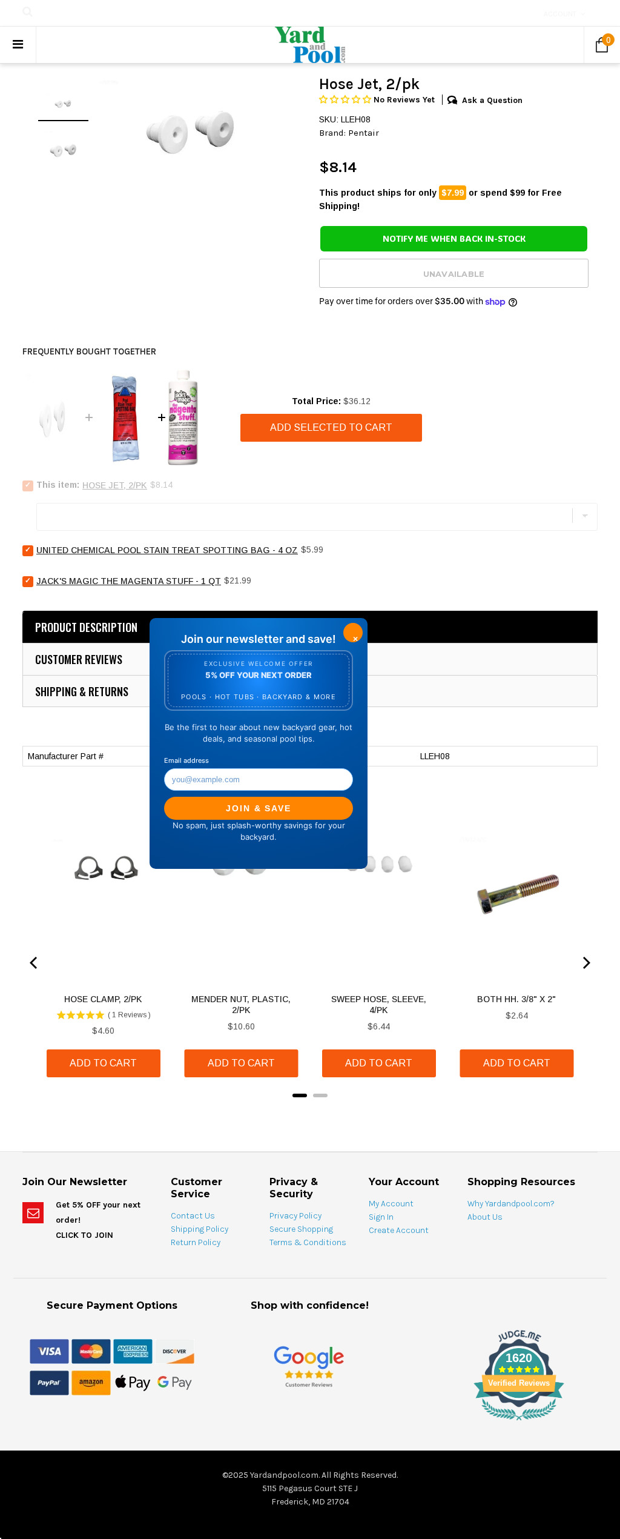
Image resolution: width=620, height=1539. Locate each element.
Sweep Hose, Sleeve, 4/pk (378, 1004)
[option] (192, 131)
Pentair (363, 132)
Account (560, 14)
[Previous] (34, 963)
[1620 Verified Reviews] (310, 1423)
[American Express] (133, 1351)
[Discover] (174, 1351)
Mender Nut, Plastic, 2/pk (241, 1004)
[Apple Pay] (133, 1383)
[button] (346, 100)
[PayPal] (49, 1383)
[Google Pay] (174, 1383)
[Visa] (49, 1351)
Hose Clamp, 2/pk (103, 999)
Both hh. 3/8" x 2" (516, 999)
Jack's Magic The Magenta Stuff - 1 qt (128, 581)
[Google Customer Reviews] (308, 1366)
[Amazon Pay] (91, 1383)
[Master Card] (91, 1351)
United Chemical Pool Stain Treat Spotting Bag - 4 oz (167, 550)
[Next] (585, 963)
